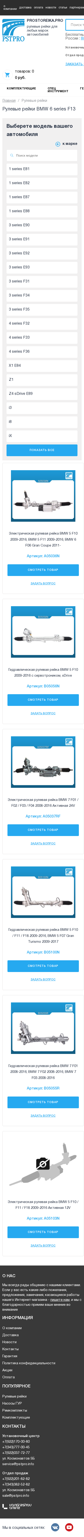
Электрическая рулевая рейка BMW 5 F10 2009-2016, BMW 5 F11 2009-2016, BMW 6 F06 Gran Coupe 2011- (43, 539)
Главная (9, 101)
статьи (63, 7)
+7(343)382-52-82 (16, 1484)
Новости (9, 1342)
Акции (7, 1370)
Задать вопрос (43, 583)
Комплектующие (16, 1417)
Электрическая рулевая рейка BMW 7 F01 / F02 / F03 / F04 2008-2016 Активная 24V (43, 803)
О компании (12, 1328)
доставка (25, 7)
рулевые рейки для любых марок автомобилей (42, 30)
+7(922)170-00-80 (16, 1441)
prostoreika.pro (44, 20)
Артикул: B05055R (43, 1088)
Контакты (10, 1349)
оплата (38, 7)
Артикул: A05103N (43, 1218)
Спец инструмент (58, 90)
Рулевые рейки (14, 1396)
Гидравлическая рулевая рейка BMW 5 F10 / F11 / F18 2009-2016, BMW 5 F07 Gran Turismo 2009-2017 (43, 935)
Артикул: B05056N (43, 686)
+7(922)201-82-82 (16, 1479)
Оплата (8, 1377)
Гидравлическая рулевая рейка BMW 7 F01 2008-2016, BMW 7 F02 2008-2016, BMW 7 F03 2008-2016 (43, 1072)
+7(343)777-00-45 (16, 1447)
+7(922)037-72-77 (16, 1453)
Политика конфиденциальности (28, 1363)
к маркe (70, 144)
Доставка (10, 1335)
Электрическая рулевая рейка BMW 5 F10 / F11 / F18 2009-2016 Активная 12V (43, 1205)
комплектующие (21, 88)
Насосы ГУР (12, 1403)
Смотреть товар (43, 570)
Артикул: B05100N (43, 952)
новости (51, 7)
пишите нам (60, 1300)
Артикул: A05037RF (43, 816)
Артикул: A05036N (43, 556)
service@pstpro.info (18, 1464)
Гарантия (9, 1356)
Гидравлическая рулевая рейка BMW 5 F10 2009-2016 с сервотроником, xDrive (43, 673)
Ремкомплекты (14, 1410)
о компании (10, 7)
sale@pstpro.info (15, 1495)
